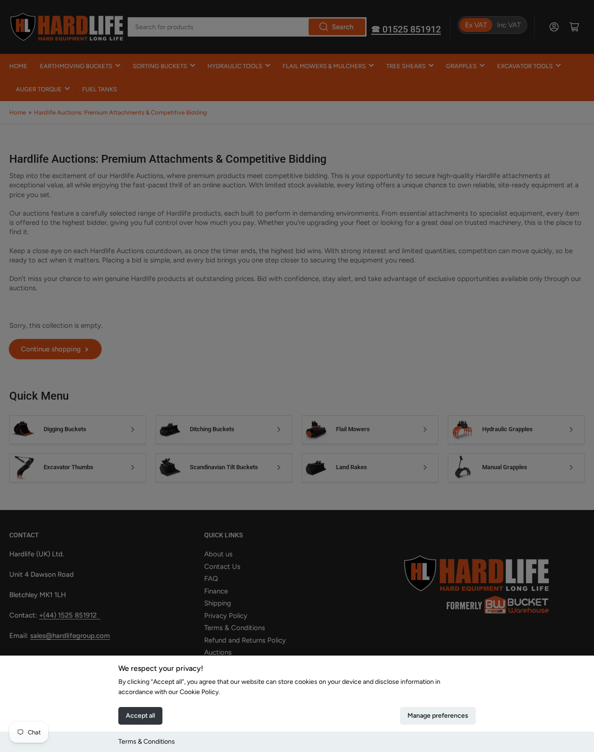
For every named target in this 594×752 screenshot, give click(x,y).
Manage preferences (437, 716)
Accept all (140, 716)
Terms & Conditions (146, 742)
